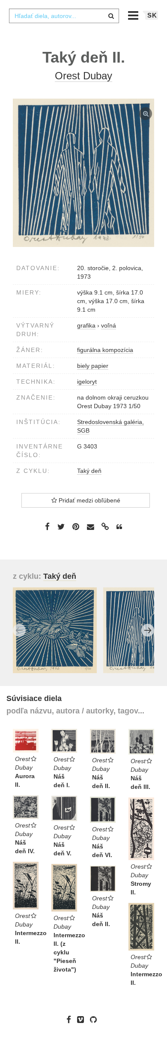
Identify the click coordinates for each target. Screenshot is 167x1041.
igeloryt (87, 381)
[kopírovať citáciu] (119, 527)
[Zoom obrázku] (83, 173)
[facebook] (70, 1019)
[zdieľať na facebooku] (47, 526)
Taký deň (89, 470)
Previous (19, 630)
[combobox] (64, 16)
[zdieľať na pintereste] (75, 526)
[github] (95, 1019)
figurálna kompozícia (105, 349)
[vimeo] (82, 1019)
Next (147, 630)
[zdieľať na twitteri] (61, 526)
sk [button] (152, 15)
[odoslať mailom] (90, 527)
